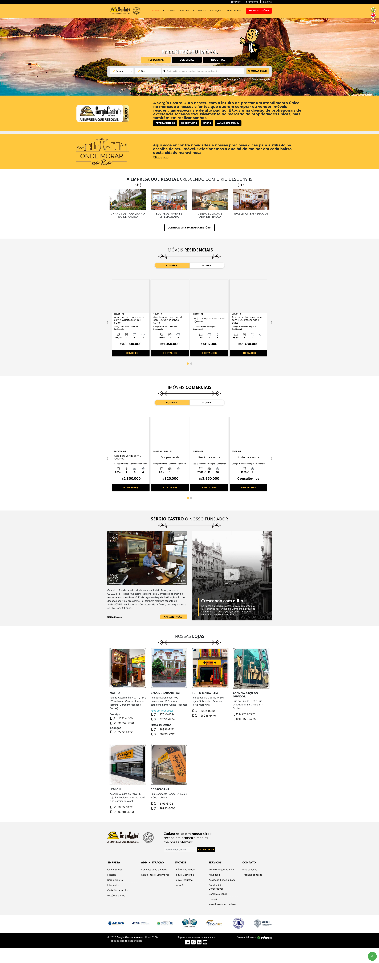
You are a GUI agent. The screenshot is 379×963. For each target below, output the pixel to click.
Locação (179, 885)
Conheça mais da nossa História (189, 227)
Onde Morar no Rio (118, 890)
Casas (207, 123)
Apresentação (173, 617)
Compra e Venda (218, 893)
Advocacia (214, 874)
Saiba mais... (114, 616)
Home (155, 10)
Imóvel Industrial (184, 879)
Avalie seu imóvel (228, 123)
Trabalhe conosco (252, 874)
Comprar (169, 10)
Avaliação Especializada (222, 879)
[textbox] (207, 71)
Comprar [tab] (171, 265)
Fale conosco (249, 869)
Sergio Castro (115, 879)
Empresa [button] (199, 10)
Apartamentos (165, 123)
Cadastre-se (206, 849)
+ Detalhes (130, 352)
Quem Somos (114, 869)
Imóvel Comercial (184, 874)
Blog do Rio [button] (235, 10)
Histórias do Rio (116, 895)
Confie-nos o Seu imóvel (155, 874)
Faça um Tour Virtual (162, 710)
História (111, 874)
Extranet (236, 2)
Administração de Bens (154, 869)
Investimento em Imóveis (222, 904)
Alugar (184, 10)
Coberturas (189, 123)
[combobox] (203, 71)
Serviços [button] (216, 10)
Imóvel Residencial (185, 869)
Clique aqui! (161, 157)
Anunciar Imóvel (258, 10)
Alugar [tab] (206, 265)
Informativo (252, 2)
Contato (267, 2)
